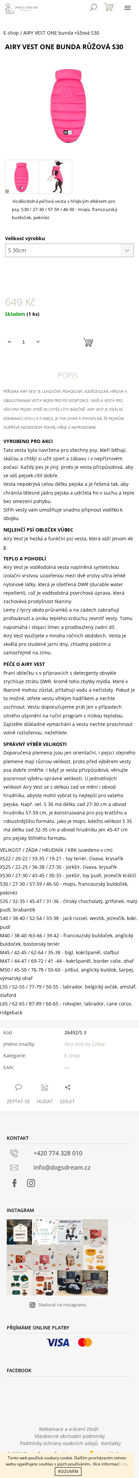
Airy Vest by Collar (84, 1044)
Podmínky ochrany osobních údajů (59, 1443)
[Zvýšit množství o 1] (9, 342)
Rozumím (68, 1471)
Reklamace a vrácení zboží (69, 1429)
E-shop (72, 1055)
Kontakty (111, 1443)
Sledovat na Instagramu (62, 1305)
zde (123, 1464)
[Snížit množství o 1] (38, 342)
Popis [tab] (67, 375)
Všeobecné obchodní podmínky (69, 1436)
